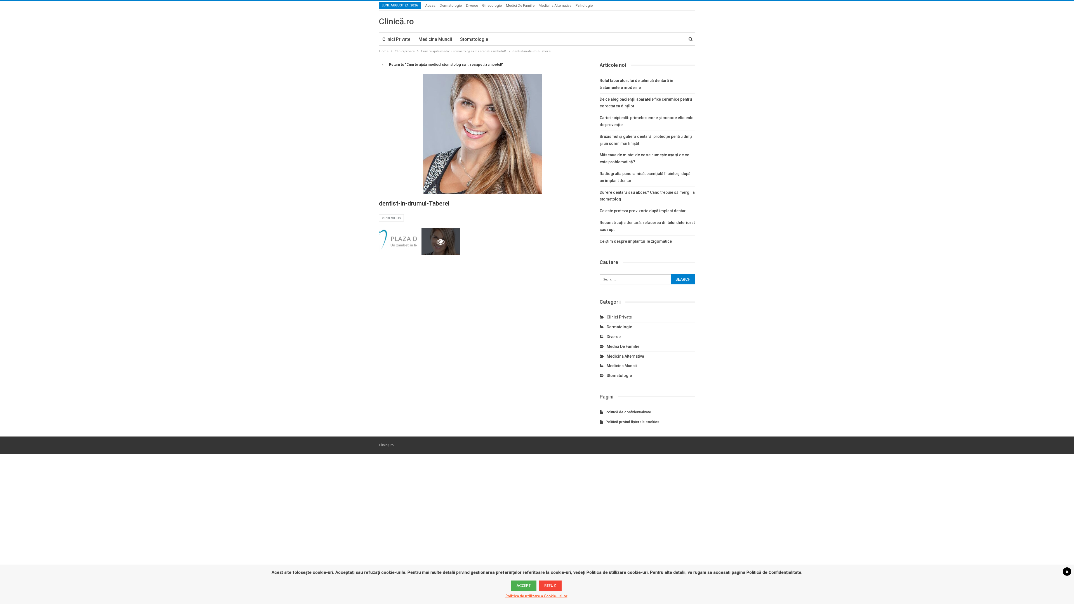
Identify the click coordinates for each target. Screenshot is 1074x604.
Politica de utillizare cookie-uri (617, 572)
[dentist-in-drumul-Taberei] (398, 241)
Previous (392, 218)
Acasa (430, 5)
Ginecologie (492, 5)
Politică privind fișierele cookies (632, 422)
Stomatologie (474, 39)
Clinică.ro (396, 21)
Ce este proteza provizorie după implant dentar (643, 211)
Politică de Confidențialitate (773, 572)
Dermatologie (451, 5)
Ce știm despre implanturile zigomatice (636, 241)
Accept (524, 585)
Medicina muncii (435, 39)
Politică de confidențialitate (628, 412)
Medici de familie (520, 5)
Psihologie (584, 5)
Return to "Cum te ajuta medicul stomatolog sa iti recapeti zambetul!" (445, 64)
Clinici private (396, 39)
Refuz (550, 585)
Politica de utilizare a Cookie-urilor (536, 596)
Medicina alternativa (555, 5)
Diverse (472, 5)
